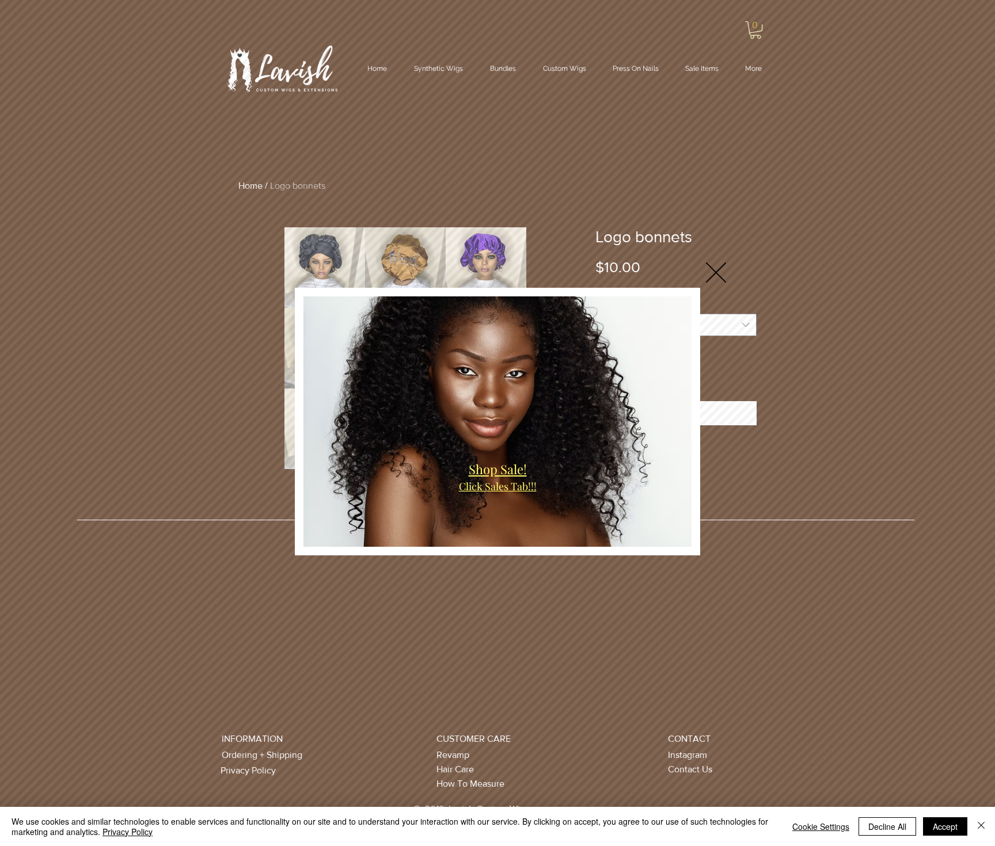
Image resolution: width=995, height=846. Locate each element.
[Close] (981, 826)
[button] (716, 272)
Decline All (887, 826)
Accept (945, 826)
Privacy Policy (127, 831)
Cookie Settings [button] (820, 826)
